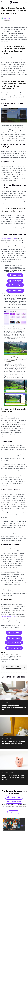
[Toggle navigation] (26, 2)
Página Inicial (5, 654)
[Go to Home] (14, 2)
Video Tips (14, 654)
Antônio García (7, 18)
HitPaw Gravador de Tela (8, 238)
